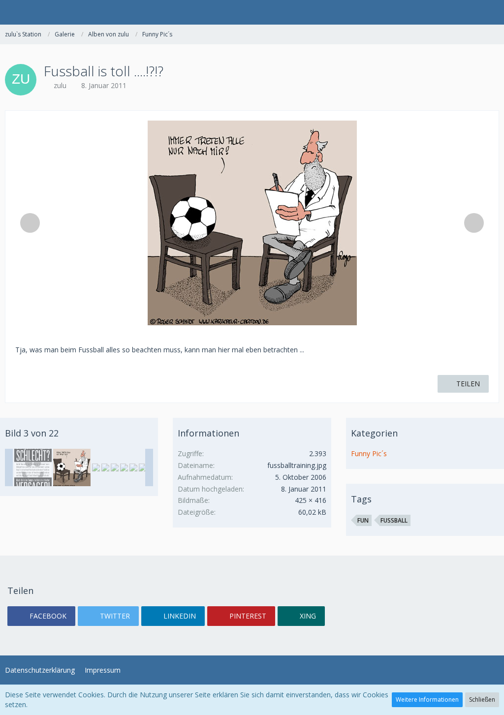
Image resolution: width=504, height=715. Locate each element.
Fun (363, 520)
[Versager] (33, 467)
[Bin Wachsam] (115, 467)
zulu (60, 85)
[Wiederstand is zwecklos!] (124, 467)
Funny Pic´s (369, 453)
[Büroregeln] (133, 467)
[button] (13, 12)
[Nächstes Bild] (474, 223)
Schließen (482, 699)
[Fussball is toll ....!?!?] (72, 467)
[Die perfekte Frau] (143, 467)
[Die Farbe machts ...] (105, 467)
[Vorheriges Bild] (30, 223)
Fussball (394, 520)
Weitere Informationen (427, 699)
